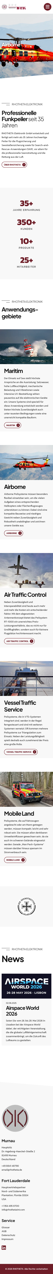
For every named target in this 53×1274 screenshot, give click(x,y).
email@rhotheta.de (12, 1170)
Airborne (11, 533)
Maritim (10, 425)
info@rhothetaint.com (13, 1209)
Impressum (7, 1239)
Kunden (26, 228)
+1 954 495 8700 (10, 1206)
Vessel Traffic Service (18, 752)
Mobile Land (13, 860)
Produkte (26, 247)
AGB (4, 1231)
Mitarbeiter (26, 266)
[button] (2, 1057)
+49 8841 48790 (10, 1166)
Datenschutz (8, 1235)
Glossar (6, 1227)
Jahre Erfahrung (26, 210)
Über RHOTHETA (12, 164)
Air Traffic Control (17, 641)
